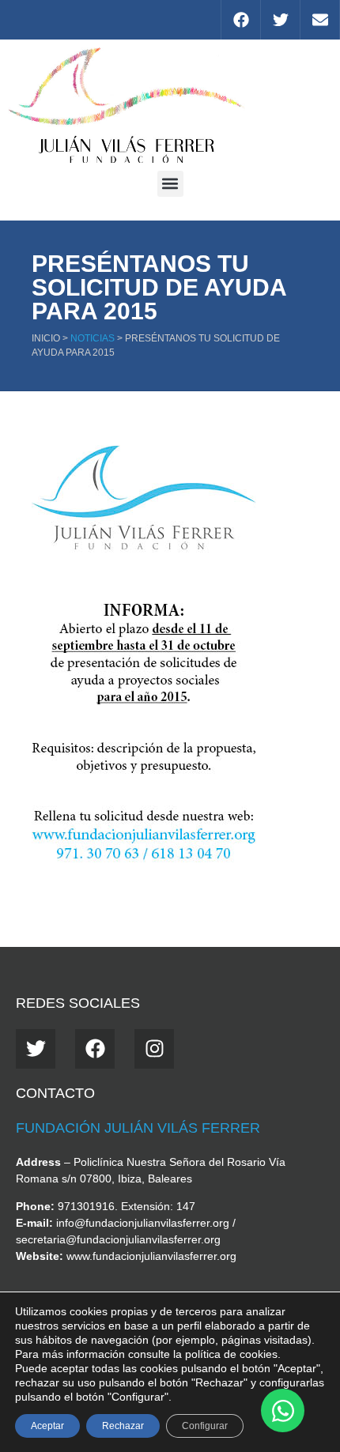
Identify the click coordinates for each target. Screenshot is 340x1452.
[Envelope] (319, 20)
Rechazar (123, 1425)
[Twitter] (280, 20)
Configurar (205, 1425)
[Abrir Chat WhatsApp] (282, 1410)
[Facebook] (240, 20)
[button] (170, 184)
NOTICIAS (92, 338)
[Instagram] (154, 1049)
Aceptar (47, 1425)
